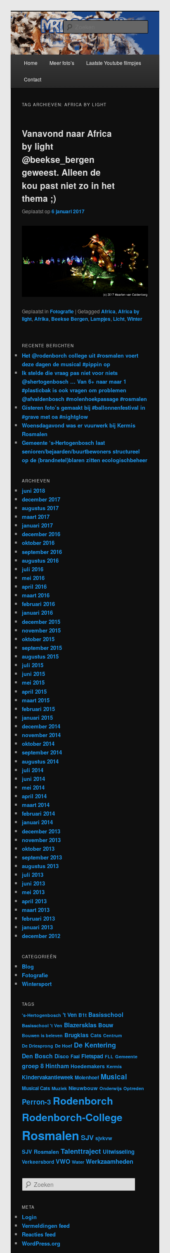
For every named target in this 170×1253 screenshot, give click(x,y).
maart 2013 (36, 910)
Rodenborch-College (72, 1117)
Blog (28, 966)
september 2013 (42, 857)
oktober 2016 (38, 543)
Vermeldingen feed (46, 1225)
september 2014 (42, 752)
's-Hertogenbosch (41, 1015)
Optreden (133, 1088)
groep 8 (33, 1066)
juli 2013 (32, 874)
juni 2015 (33, 674)
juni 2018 (33, 490)
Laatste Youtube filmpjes (113, 62)
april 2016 (34, 586)
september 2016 (42, 552)
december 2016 (41, 534)
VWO (63, 1161)
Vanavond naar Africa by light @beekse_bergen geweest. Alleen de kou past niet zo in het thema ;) (68, 166)
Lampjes (100, 318)
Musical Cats (36, 1088)
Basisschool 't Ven (42, 1025)
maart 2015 (36, 700)
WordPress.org (41, 1243)
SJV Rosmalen (40, 1151)
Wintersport (37, 984)
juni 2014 (33, 779)
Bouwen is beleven (42, 1035)
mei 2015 (33, 682)
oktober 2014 (38, 743)
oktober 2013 (38, 848)
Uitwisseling (119, 1151)
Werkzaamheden (109, 1161)
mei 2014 (33, 787)
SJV (87, 1137)
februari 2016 (38, 604)
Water (78, 1162)
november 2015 (41, 630)
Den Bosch (37, 1056)
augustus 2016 (40, 560)
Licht (119, 318)
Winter (134, 318)
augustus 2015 (40, 656)
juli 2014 (32, 770)
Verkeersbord (38, 1161)
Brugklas (76, 1035)
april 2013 (34, 901)
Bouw (105, 1025)
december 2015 (41, 621)
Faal (75, 1056)
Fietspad (92, 1056)
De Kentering (95, 1045)
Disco (61, 1056)
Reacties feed (39, 1234)
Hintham (57, 1066)
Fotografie (62, 311)
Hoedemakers (88, 1066)
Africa (108, 311)
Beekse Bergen (69, 318)
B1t (82, 1015)
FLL (109, 1056)
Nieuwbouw (83, 1088)
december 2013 (41, 831)
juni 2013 (33, 883)
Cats (96, 1035)
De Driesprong (37, 1046)
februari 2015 (38, 709)
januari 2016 (37, 612)
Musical (114, 1076)
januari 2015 (37, 717)
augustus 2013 (40, 866)
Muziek (59, 1088)
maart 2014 (36, 805)
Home (31, 62)
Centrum (112, 1035)
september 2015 (42, 648)
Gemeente (126, 1056)
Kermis (114, 1066)
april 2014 (34, 796)
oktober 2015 (38, 639)
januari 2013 (37, 927)
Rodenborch (83, 1100)
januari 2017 (37, 525)
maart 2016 (36, 595)
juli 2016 (32, 569)
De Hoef (63, 1046)
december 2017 (41, 499)
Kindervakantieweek (47, 1077)
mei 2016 (33, 578)
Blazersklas (80, 1025)
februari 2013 (38, 918)
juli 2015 (32, 665)
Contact (32, 79)
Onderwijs (110, 1088)
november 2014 (41, 735)
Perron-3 (36, 1102)
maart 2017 (36, 516)
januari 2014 (37, 822)
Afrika (41, 318)
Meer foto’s (62, 62)
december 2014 (41, 726)
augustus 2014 (40, 761)
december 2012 (41, 936)
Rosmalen (50, 1135)
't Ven (70, 1015)
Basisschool (105, 1014)
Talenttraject (81, 1151)
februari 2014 (38, 813)
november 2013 (41, 840)
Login (29, 1217)
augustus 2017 (40, 508)
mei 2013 (33, 892)
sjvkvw (103, 1138)
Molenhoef (87, 1077)
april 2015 (34, 691)
